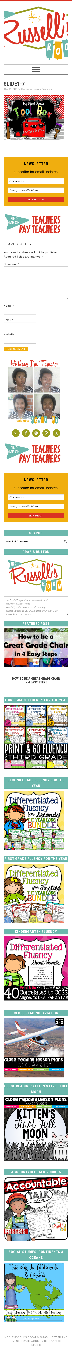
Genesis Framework (24, 1341)
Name (9, 305)
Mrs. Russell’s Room (20, 1337)
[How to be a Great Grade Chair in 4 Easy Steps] (36, 666)
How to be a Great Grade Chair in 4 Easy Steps (36, 680)
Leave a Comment (42, 89)
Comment (11, 264)
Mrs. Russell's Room (36, 32)
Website (9, 334)
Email (8, 319)
